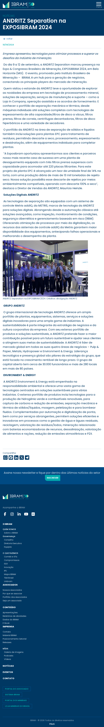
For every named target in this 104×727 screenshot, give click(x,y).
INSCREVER (52, 477)
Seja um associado (12, 600)
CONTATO (8, 678)
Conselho (8, 540)
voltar (9, 38)
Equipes (8, 547)
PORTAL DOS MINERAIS (16, 700)
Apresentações (10, 612)
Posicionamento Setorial (14, 638)
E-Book (6, 623)
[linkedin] (19, 514)
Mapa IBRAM (10, 574)
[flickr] (33, 514)
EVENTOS (8, 672)
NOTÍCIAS (8, 665)
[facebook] (5, 514)
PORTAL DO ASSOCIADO (16, 689)
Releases (7, 642)
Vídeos (7, 659)
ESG (6, 563)
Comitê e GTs (10, 556)
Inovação (8, 567)
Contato (7, 631)
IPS (5, 570)
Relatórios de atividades (14, 616)
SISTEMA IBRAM (12, 694)
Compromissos (11, 560)
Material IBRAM (10, 635)
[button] (98, 5)
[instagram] (12, 514)
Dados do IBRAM (11, 619)
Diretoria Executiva (13, 543)
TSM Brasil (8, 577)
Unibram (8, 581)
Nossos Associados (12, 590)
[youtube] (26, 514)
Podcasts (8, 655)
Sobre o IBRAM (11, 532)
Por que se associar (12, 593)
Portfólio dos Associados (15, 597)
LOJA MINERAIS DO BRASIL (17, 706)
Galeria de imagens (13, 652)
